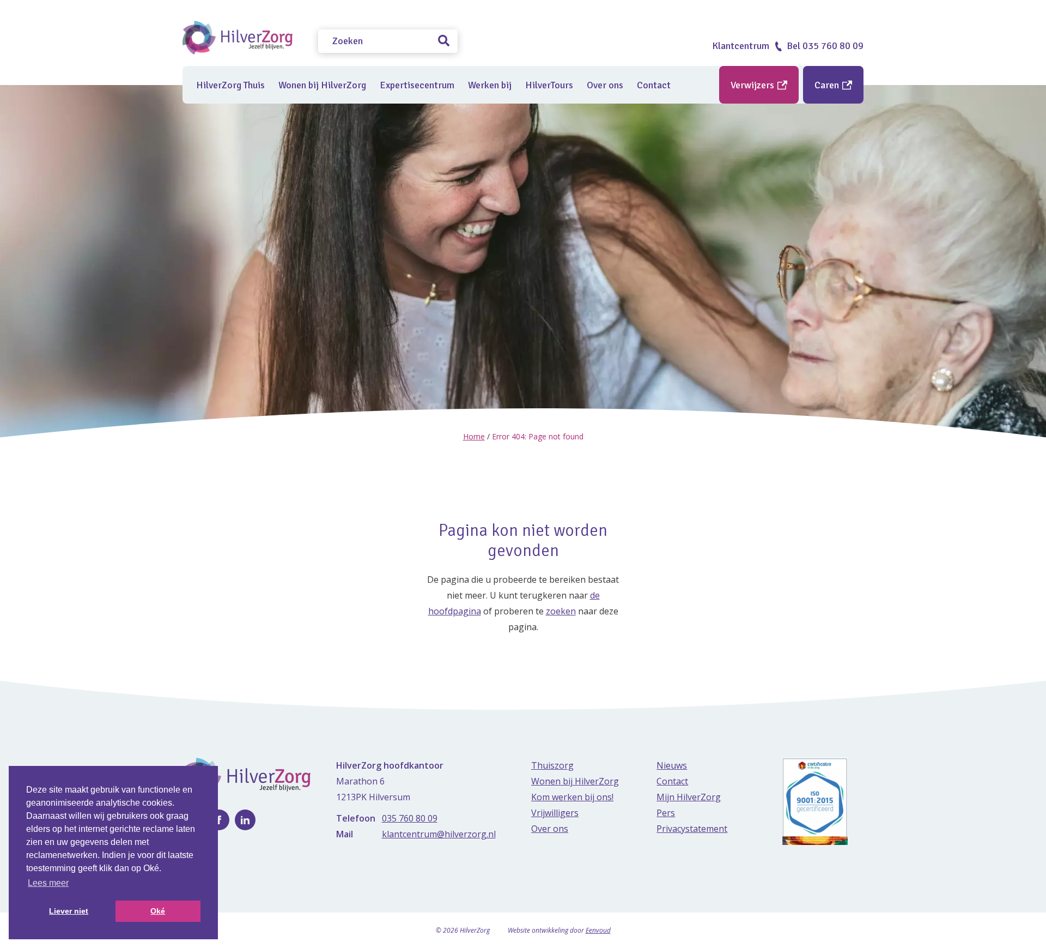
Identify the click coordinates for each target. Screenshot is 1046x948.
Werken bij (490, 85)
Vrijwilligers (555, 813)
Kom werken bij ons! (572, 797)
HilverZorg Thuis (230, 85)
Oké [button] (157, 911)
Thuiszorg (552, 765)
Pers (665, 813)
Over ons (605, 85)
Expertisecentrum (417, 85)
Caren (827, 85)
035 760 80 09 (409, 818)
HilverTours (549, 85)
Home (474, 436)
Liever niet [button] (68, 911)
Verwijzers (753, 85)
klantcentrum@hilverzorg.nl (439, 834)
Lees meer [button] (48, 882)
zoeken (561, 611)
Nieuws (671, 765)
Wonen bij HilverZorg (322, 85)
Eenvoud (598, 930)
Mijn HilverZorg (688, 797)
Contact (654, 85)
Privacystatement (691, 829)
